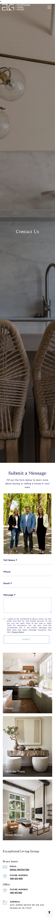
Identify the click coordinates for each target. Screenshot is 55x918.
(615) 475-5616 (16, 893)
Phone (7, 571)
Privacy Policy (18, 632)
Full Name (9, 560)
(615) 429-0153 (16, 878)
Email (7, 583)
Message (8, 595)
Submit (26, 639)
